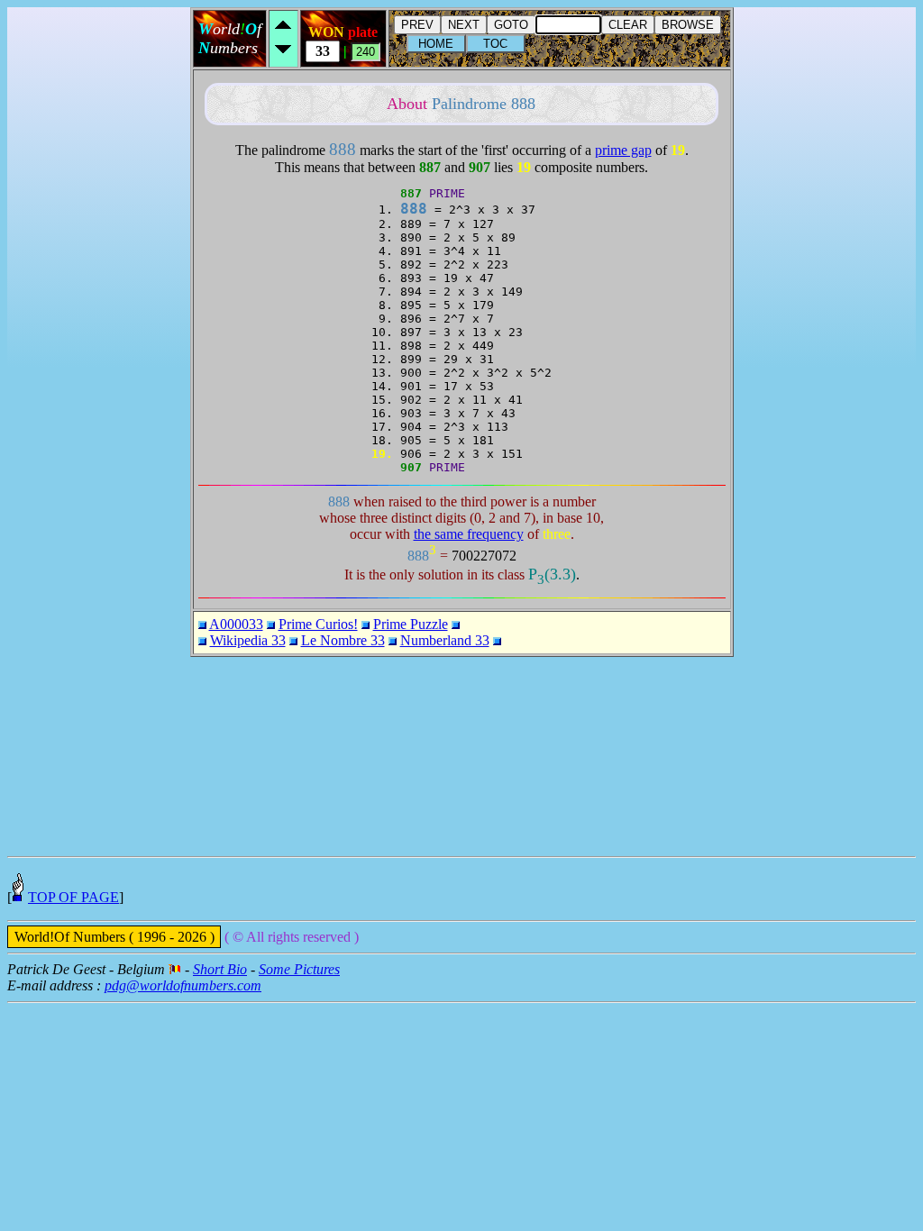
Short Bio (220, 969)
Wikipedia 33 (248, 640)
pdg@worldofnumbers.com (183, 985)
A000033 (236, 624)
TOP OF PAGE (73, 897)
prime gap (623, 150)
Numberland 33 (444, 640)
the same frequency (469, 534)
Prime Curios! (318, 624)
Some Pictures (299, 969)
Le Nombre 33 (343, 640)
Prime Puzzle (410, 624)
